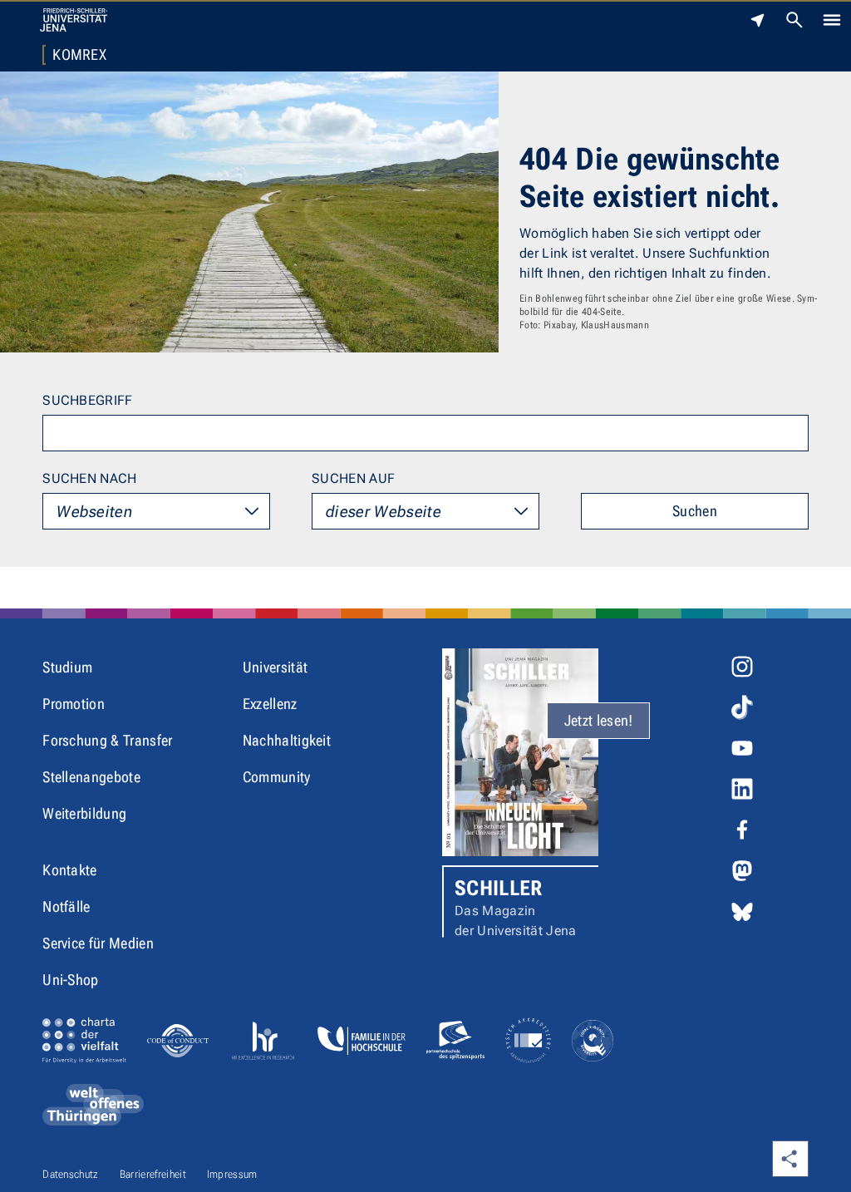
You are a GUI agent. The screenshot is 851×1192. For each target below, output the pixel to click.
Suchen (694, 511)
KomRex (79, 55)
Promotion (73, 703)
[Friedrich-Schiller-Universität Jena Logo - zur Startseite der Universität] (73, 20)
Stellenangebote (91, 777)
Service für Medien (98, 943)
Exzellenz (270, 703)
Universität (275, 667)
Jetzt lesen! (598, 720)
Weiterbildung (84, 813)
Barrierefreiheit (153, 1174)
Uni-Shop (70, 979)
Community (277, 777)
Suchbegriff (87, 400)
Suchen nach (89, 478)
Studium (67, 667)
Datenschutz (70, 1174)
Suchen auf (353, 478)
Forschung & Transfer (107, 740)
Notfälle (66, 906)
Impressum (232, 1174)
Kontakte (69, 870)
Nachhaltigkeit (287, 740)
